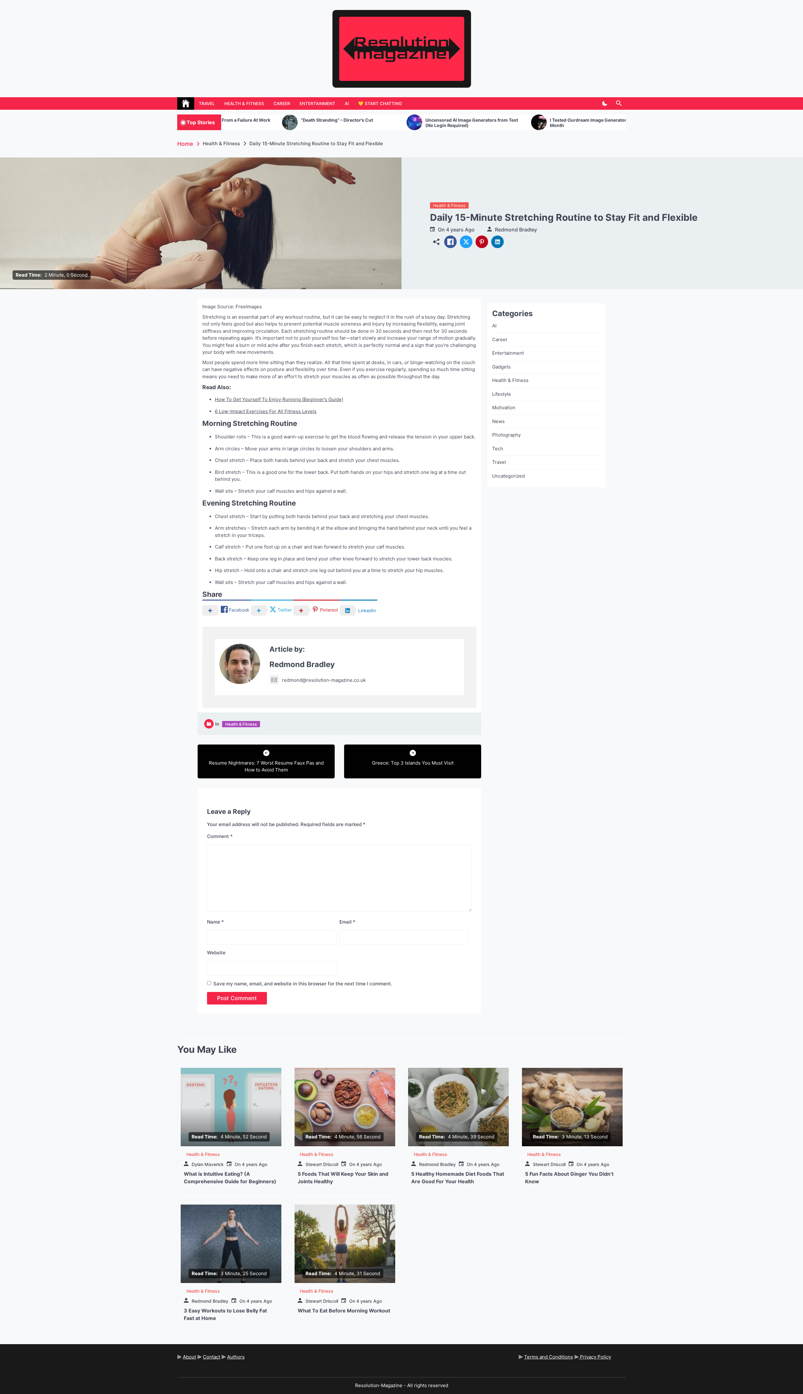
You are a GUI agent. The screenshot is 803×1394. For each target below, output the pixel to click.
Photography (506, 435)
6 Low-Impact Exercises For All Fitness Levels (265, 411)
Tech (497, 449)
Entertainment (317, 103)
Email (347, 922)
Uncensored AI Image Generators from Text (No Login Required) (384, 123)
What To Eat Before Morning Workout (344, 1310)
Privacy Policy (595, 1357)
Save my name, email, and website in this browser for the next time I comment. (302, 984)
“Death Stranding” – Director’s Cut (250, 120)
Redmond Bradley (516, 229)
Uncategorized (508, 476)
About (189, 1357)
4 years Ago (460, 229)
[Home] (185, 103)
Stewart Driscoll (322, 1164)
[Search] (619, 103)
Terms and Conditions (548, 1357)
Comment (220, 836)
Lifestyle (501, 394)
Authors (236, 1357)
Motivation (503, 408)
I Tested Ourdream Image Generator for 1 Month (506, 123)
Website (216, 953)
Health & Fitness (244, 103)
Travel (207, 103)
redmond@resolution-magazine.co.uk (324, 680)
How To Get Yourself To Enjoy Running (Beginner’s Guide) (279, 399)
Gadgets (501, 367)
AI (347, 103)
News (498, 421)
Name (215, 922)
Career (282, 103)
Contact (211, 1357)
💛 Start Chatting (380, 103)
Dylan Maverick (208, 1164)
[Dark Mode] (605, 103)
